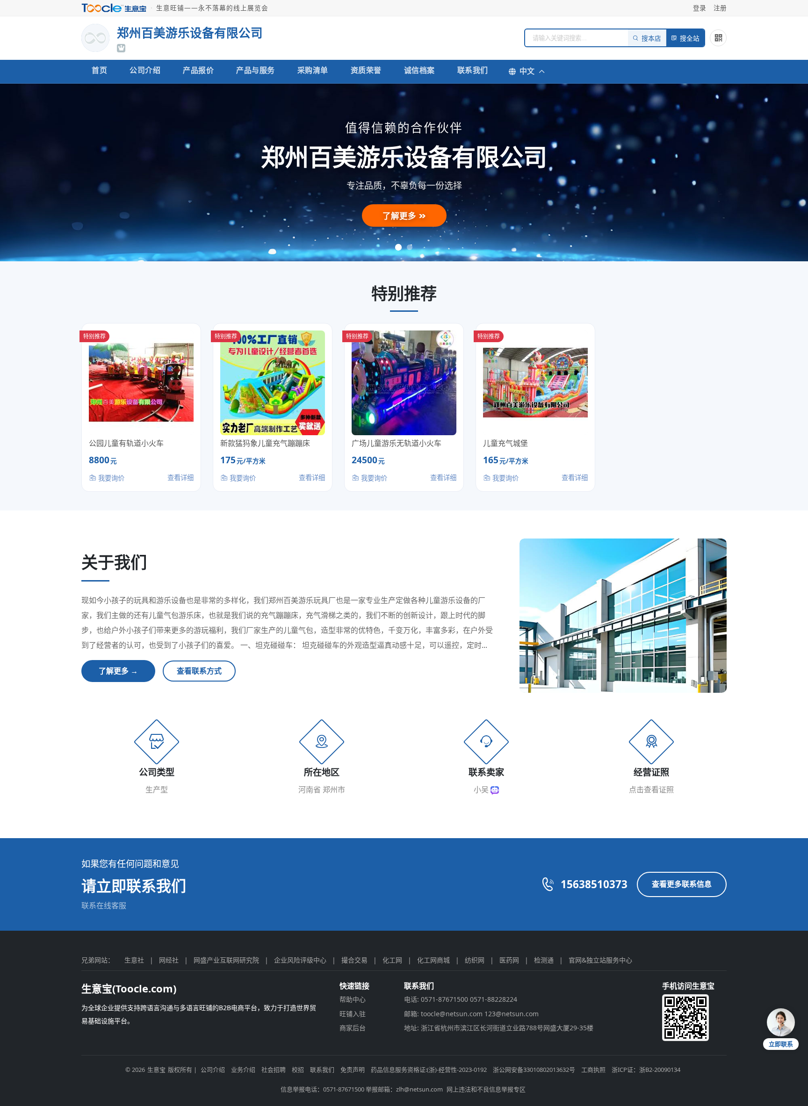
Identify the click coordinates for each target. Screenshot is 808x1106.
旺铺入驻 (352, 1013)
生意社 (134, 959)
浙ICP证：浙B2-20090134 (646, 1069)
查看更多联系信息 (682, 884)
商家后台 (352, 1027)
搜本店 (651, 38)
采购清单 (312, 70)
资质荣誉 (366, 70)
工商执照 (593, 1069)
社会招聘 (273, 1069)
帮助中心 (352, 999)
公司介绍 (145, 70)
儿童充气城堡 (505, 443)
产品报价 (198, 70)
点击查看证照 (651, 789)
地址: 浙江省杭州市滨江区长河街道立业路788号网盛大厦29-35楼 (498, 1027)
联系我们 (472, 70)
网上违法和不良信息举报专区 (486, 1089)
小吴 (482, 789)
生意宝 (156, 1069)
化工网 (392, 959)
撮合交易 (354, 959)
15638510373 (594, 884)
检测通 (544, 959)
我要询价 (110, 478)
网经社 (169, 959)
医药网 (509, 959)
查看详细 (180, 477)
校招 (298, 1069)
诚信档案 (419, 70)
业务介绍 (243, 1069)
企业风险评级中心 (300, 959)
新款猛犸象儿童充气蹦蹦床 (265, 443)
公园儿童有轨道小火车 (126, 443)
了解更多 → (118, 671)
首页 (99, 70)
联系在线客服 (103, 905)
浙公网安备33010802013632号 (534, 1069)
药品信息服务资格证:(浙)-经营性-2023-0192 (429, 1069)
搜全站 (690, 38)
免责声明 (352, 1069)
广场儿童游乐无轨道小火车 (396, 443)
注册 (720, 7)
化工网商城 (433, 959)
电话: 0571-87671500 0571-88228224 (460, 999)
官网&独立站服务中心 (600, 959)
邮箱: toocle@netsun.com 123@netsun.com (471, 1013)
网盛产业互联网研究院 (226, 959)
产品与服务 (255, 70)
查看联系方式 (199, 671)
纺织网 (474, 959)
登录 (699, 7)
